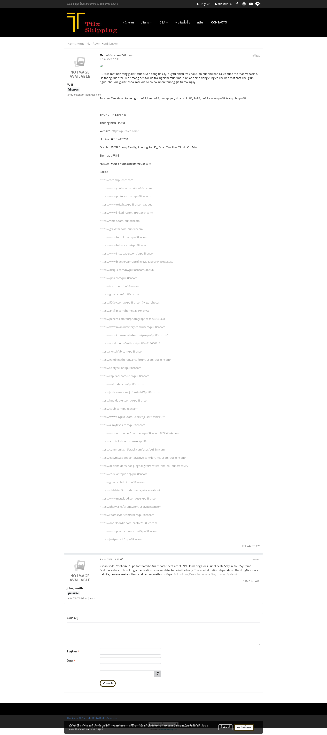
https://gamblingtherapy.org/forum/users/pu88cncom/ (135, 360)
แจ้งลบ (256, 56)
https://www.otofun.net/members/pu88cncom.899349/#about (140, 433)
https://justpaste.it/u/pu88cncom (121, 539)
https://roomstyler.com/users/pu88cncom (127, 515)
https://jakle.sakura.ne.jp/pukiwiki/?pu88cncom (130, 392)
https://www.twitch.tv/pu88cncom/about (126, 204)
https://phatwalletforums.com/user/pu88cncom (130, 507)
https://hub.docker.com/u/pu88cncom (124, 400)
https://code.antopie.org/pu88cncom (123, 474)
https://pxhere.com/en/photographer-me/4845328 (132, 319)
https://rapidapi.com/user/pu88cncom (124, 376)
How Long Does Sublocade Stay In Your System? (206, 574)
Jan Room (94, 43)
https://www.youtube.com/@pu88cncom (126, 188)
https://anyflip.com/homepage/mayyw (124, 311)
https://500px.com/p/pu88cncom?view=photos (130, 302)
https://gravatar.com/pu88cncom (121, 229)
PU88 (103, 74)
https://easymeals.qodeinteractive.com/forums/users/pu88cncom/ (143, 458)
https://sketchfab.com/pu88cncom (122, 351)
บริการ (145, 22)
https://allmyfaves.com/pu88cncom (122, 425)
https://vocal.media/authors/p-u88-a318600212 (130, 343)
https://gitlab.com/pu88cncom (119, 294)
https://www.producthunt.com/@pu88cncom (129, 531)
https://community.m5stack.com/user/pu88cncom (132, 449)
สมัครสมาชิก (224, 4)
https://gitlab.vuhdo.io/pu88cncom (122, 482)
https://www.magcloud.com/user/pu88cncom (129, 498)
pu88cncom (111, 43)
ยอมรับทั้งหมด (244, 727)
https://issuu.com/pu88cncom (119, 286)
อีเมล (71, 660)
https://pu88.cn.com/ (125, 131)
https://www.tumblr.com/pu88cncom (123, 237)
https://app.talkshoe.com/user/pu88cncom (127, 441)
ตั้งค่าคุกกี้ (225, 727)
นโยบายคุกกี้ (97, 729)
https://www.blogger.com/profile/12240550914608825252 (136, 262)
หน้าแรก (128, 22)
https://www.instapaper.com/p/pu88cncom (127, 253)
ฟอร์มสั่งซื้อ (182, 22)
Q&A (162, 22)
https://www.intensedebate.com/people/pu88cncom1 (134, 335)
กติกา (201, 22)
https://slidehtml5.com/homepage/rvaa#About (130, 490)
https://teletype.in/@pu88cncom (120, 368)
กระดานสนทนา (76, 43)
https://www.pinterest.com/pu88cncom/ (125, 196)
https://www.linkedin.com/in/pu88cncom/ (126, 213)
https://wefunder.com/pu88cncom (122, 384)
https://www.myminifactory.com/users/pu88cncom (132, 327)
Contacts (219, 22)
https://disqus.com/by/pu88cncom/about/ (127, 270)
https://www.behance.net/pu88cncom (124, 245)
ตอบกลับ (109, 683)
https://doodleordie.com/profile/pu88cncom (128, 523)
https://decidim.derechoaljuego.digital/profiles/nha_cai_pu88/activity (144, 466)
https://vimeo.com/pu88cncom (120, 221)
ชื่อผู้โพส (73, 651)
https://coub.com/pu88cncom (119, 409)
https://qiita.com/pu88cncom (118, 278)
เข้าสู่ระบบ (205, 4)
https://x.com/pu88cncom (116, 180)
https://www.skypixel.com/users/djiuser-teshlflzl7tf (132, 417)
